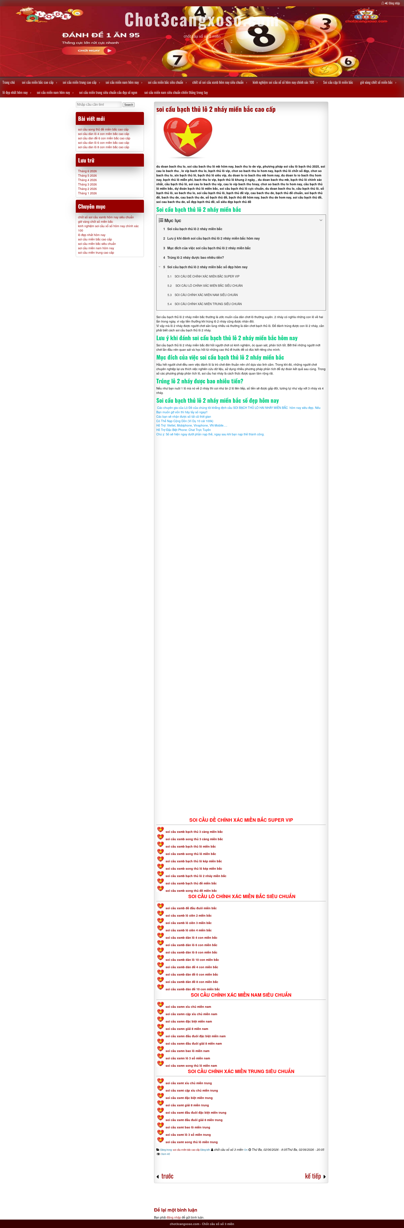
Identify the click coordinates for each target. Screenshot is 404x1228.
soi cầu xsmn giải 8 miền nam (187, 1029)
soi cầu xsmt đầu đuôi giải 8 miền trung (194, 1120)
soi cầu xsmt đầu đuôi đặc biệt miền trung (196, 1112)
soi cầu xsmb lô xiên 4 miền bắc (189, 930)
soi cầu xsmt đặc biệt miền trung (189, 1098)
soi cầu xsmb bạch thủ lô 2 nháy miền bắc (196, 876)
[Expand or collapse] (321, 220)
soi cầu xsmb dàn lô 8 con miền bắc (191, 952)
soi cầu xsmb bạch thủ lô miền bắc (191, 846)
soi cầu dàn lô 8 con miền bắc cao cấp (103, 147)
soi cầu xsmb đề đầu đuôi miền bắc (191, 908)
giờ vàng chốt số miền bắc (376, 82)
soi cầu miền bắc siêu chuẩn (165, 82)
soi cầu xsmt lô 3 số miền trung (188, 1134)
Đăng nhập (394, 3)
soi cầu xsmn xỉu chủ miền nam (188, 1006)
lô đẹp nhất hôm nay (15, 92)
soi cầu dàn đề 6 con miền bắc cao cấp (104, 138)
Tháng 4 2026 (87, 180)
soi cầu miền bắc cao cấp (37, 82)
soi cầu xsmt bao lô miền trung (188, 1127)
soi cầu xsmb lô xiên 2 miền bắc (189, 915)
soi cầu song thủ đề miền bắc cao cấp (103, 129)
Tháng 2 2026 (87, 189)
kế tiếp (313, 1175)
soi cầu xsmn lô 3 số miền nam (188, 1058)
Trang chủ (9, 82)
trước (167, 1175)
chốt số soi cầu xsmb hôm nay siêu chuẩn (217, 82)
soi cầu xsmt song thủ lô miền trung (192, 1142)
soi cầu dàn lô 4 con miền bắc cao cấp (103, 134)
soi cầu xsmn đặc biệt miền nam (189, 1021)
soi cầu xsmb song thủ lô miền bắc (191, 854)
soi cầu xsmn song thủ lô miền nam (191, 1065)
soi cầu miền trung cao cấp (79, 82)
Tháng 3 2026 (87, 184)
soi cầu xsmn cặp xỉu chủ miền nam (191, 1014)
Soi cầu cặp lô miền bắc (338, 82)
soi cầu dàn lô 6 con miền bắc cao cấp (103, 142)
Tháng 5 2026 (87, 175)
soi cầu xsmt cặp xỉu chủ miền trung (192, 1090)
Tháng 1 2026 (87, 193)
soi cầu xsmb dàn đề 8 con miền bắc (192, 982)
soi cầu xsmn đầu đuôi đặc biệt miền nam (196, 1036)
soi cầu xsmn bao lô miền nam (187, 1051)
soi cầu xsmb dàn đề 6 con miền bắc (192, 974)
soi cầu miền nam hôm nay (122, 82)
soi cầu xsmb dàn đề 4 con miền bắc (192, 967)
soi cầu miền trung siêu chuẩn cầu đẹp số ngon (108, 92)
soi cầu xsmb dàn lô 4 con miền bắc (191, 937)
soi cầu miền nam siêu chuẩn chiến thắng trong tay (176, 92)
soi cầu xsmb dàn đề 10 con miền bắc (193, 989)
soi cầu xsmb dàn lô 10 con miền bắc (192, 959)
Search (128, 104)
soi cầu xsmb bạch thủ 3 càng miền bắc (194, 831)
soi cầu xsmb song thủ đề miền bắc (191, 890)
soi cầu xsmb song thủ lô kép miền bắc (194, 868)
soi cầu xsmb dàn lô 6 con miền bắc (191, 945)
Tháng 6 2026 (87, 171)
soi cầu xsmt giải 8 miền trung (187, 1105)
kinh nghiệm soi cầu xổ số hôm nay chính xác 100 (283, 82)
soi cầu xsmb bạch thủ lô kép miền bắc (194, 861)
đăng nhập (174, 1217)
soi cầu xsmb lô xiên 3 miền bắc (189, 923)
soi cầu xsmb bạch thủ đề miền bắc (191, 883)
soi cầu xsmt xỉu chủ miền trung (189, 1083)
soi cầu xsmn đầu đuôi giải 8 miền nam (194, 1043)
